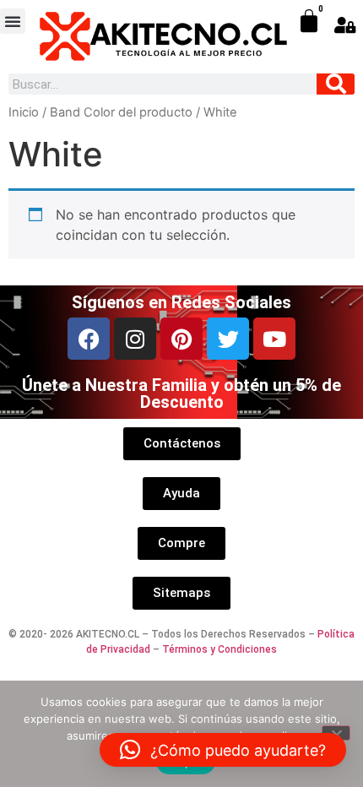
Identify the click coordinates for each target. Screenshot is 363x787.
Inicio (23, 112)
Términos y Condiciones (219, 649)
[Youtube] (274, 339)
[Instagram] (135, 339)
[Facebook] (89, 339)
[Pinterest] (181, 339)
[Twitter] (228, 339)
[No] (336, 733)
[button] (12, 21)
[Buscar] (336, 84)
